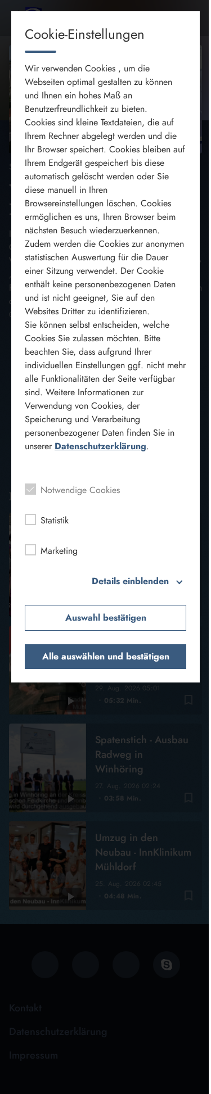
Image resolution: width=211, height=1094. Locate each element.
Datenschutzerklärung (100, 446)
